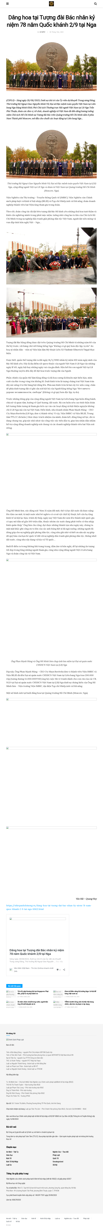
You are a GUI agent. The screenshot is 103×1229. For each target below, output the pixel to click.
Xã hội (55, 1165)
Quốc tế (56, 1158)
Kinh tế (8, 1158)
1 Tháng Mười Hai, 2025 (25, 1007)
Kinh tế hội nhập (12, 1162)
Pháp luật (56, 1155)
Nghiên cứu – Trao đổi (60, 1152)
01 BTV (42, 32)
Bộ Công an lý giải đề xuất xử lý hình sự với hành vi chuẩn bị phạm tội (30, 1132)
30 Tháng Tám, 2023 (56, 32)
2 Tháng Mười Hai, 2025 (72, 996)
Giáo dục (9, 1155)
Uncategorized (58, 1162)
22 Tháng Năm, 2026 (24, 996)
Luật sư (9, 1165)
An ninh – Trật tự (12, 1152)
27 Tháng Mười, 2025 (71, 1007)
